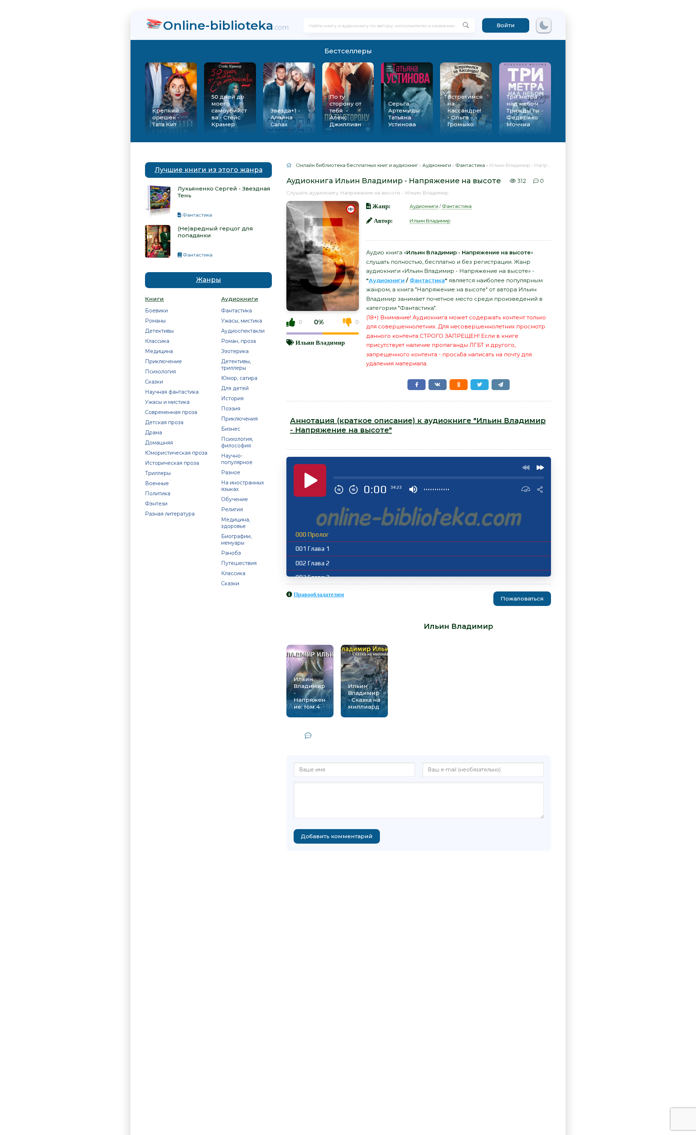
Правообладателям (319, 594)
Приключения (239, 418)
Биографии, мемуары (236, 539)
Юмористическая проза (176, 453)
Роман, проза (238, 341)
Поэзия (230, 408)
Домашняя (159, 442)
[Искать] (466, 25)
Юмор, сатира (239, 378)
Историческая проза (172, 463)
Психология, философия (237, 442)
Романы (155, 320)
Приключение (163, 361)
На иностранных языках (242, 485)
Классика (157, 341)
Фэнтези (156, 503)
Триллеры (158, 473)
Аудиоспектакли (243, 331)
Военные (157, 483)
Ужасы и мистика (167, 402)
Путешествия (239, 563)
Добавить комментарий (337, 836)
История (232, 398)
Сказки (154, 381)
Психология (160, 371)
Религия (232, 509)
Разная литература (170, 514)
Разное (230, 472)
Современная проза (171, 412)
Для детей (235, 388)
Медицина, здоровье (235, 522)
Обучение (234, 499)
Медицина (159, 351)
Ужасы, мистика (241, 320)
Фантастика (236, 310)
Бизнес (230, 429)
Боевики (156, 310)
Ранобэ (231, 553)
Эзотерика (235, 351)
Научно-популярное (237, 459)
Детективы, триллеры (236, 364)
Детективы (159, 331)
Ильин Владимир (320, 342)
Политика (157, 493)
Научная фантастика (172, 392)
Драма (153, 432)
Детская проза (164, 422)
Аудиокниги (424, 206)
